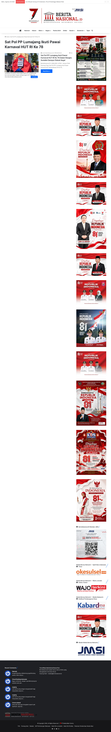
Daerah (71, 30)
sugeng (14, 687)
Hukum (34, 30)
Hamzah (14, 671)
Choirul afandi (16, 702)
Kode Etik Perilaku (68, 726)
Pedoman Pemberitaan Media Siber (83, 726)
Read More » (46, 71)
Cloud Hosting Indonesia (19, 679)
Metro (40, 30)
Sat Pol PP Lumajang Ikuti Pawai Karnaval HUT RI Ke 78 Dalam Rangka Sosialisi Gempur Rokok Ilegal (56, 57)
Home (7, 36)
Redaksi (32, 726)
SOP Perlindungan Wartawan (42, 726)
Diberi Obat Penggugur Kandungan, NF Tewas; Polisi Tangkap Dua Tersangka (46, 1)
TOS (19, 726)
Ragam (48, 30)
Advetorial (80, 30)
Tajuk (88, 30)
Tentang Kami (24, 726)
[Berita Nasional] (55, 15)
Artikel (65, 30)
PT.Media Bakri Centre (68, 723)
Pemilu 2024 (57, 30)
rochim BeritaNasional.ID (48, 53)
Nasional (27, 30)
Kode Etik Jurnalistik (57, 726)
